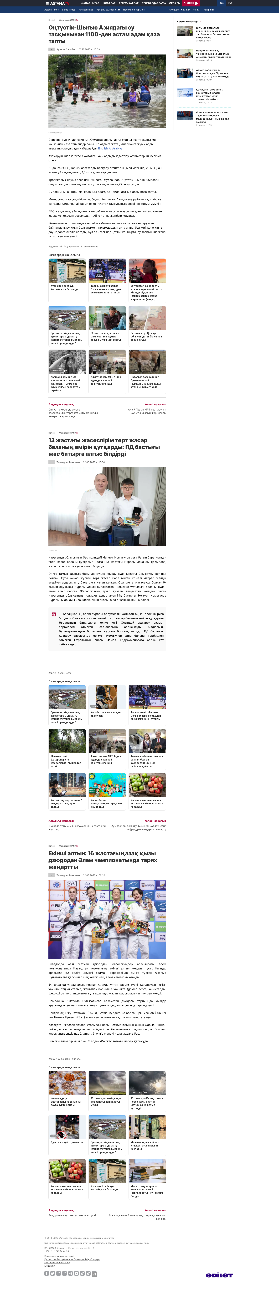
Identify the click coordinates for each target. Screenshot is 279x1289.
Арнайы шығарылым (108, 9)
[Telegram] (70, 1273)
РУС (230, 3)
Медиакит (49, 1265)
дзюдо (77, 1059)
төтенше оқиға (90, 246)
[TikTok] (82, 1273)
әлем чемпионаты (60, 1059)
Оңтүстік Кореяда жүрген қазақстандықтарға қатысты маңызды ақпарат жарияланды (73, 413)
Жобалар (109, 3)
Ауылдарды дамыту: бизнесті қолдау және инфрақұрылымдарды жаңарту (138, 827)
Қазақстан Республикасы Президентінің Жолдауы (72, 1259)
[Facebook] (46, 1273)
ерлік (53, 673)
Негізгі (51, 20)
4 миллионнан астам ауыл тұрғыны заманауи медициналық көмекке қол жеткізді (212, 117)
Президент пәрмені (134, 9)
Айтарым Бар (86, 9)
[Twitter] (52, 1273)
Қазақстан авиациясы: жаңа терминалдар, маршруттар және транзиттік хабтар (210, 94)
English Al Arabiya (110, 148)
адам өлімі (56, 246)
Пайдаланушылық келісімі (58, 1256)
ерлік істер (65, 673)
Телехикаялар (129, 3)
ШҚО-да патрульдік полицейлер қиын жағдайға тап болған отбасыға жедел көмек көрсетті (213, 32)
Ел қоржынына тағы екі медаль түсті (72, 1215)
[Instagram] (58, 1273)
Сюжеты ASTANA (68, 20)
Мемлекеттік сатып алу (57, 1262)
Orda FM (175, 3)
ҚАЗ (222, 3)
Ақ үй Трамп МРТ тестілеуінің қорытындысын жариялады (147, 411)
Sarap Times (68, 9)
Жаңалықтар (90, 3)
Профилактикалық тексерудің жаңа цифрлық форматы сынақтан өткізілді (213, 54)
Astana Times (51, 9)
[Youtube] (76, 1273)
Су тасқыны (72, 246)
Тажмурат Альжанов (68, 462)
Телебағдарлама (154, 3)
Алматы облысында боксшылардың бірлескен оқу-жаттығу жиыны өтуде (212, 73)
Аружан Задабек (66, 49)
